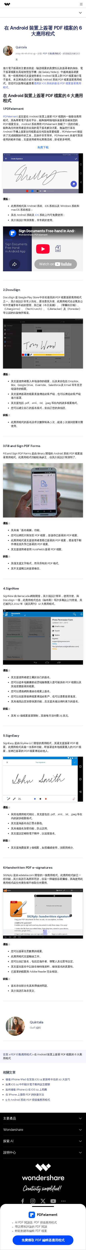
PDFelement (10, 116)
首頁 (5, 1054)
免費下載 (43, 147)
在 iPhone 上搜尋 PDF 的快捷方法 (25, 1094)
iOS (37, 214)
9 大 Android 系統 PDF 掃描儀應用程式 (28, 1099)
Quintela (21, 47)
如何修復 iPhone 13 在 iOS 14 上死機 (26, 1089)
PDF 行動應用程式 (52, 53)
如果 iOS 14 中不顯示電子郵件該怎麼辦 (28, 1084)
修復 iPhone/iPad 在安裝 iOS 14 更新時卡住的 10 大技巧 (38, 1079)
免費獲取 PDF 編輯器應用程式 (43, 1240)
